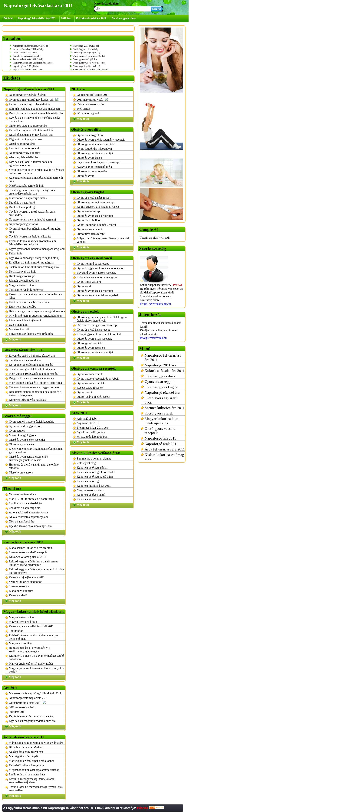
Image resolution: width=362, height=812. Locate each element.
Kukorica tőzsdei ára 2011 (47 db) (28, 49)
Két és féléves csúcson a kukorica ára (31, 364)
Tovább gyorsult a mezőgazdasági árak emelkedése (32, 213)
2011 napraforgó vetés (90, 99)
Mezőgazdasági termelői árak (26, 185)
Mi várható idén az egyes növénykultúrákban (35, 315)
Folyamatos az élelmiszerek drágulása (31, 333)
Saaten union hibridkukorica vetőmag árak (34, 267)
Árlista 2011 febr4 (87, 418)
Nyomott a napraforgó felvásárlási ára (31, 99)
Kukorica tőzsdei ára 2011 (91, 18)
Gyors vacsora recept (89, 229)
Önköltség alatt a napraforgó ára (28, 125)
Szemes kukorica (19, 586)
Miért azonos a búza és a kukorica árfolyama (35, 382)
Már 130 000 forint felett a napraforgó (31, 498)
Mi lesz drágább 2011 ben (92, 436)
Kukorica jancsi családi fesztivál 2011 (31, 626)
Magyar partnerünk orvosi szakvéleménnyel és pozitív (36, 669)
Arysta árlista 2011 (88, 423)
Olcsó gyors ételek (159, 413)
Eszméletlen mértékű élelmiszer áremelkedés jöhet (35, 296)
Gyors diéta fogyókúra (90, 135)
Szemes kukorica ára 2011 (165, 408)
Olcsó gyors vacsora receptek (160, 430)
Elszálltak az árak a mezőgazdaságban (31, 262)
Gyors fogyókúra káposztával (94, 148)
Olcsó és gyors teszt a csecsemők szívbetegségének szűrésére (28, 458)
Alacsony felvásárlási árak (24, 157)
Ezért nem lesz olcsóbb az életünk (29, 302)
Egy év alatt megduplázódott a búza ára (32, 720)
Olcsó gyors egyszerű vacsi (161, 400)
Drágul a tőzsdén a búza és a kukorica (31, 378)
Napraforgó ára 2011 (160, 438)
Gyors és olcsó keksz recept (93, 329)
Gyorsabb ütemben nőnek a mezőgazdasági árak (35, 230)
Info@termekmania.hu (153, 337)
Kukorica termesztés (89, 499)
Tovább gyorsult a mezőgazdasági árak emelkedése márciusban (32, 191)
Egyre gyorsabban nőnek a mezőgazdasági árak (37, 248)
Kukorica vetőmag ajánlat (92, 467)
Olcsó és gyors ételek (21, 444)
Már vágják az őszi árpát (23, 756)
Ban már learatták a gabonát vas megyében (34, 108)
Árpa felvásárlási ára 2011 (165, 449)
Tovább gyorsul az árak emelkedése (30, 236)
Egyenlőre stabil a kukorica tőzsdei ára (32, 355)
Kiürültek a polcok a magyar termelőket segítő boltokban (36, 657)
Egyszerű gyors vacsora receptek (96, 272)
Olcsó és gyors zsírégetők (92, 171)
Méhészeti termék (19, 329)
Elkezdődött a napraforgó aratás (28, 198)
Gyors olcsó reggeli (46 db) (25, 52)
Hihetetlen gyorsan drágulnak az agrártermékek (37, 311)
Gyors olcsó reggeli (160, 381)
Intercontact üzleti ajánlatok (25, 320)
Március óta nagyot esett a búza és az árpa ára (36, 742)
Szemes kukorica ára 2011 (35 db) (28, 59)
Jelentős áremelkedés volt (24, 280)
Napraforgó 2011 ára (160, 365)
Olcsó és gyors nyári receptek (94, 338)
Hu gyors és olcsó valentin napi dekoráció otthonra (34, 466)
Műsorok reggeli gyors (22, 435)
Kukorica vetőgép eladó (91, 494)
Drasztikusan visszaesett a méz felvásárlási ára (36, 113)
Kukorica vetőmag (88, 481)
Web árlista (83, 108)
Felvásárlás (15, 253)
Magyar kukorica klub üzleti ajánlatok (162, 421)
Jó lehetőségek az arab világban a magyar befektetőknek (33, 637)
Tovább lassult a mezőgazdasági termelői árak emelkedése (36, 788)
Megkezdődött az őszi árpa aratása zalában (34, 769)
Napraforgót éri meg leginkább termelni (32, 219)
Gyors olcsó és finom (89, 220)
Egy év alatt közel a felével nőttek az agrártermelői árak (30, 163)
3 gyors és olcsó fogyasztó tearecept (98, 162)
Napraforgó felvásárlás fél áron (27, 94)
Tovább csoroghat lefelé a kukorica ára (32, 369)
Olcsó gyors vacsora (21, 472)
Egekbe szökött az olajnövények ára (30, 526)
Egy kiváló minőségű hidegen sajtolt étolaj (34, 258)
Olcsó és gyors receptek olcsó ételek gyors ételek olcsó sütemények (102, 319)
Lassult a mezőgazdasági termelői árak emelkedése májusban (31, 780)
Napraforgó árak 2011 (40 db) (86, 66)
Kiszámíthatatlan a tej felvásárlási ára (31, 134)
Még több (15, 339)
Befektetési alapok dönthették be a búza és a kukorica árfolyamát (35, 393)
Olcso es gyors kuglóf (161, 387)
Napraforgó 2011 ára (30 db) (86, 45)
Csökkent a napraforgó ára (24, 507)
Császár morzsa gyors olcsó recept (97, 325)
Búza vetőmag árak (88, 113)
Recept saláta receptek (90, 387)
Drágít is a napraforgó (22, 202)
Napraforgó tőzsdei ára (22, 494)
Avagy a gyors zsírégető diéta (94, 166)
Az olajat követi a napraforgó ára (28, 512)
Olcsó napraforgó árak (22, 143)
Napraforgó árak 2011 (161, 444)
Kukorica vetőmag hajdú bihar (95, 476)
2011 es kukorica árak (22, 707)
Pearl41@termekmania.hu (155, 303)
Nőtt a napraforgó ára (21, 521)
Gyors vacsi (84, 286)
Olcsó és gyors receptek (91, 347)
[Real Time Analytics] (156, 808)
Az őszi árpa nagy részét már (26, 751)
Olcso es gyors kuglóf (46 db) (86, 52)
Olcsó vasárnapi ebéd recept (93, 396)
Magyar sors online (20, 643)
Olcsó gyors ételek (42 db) (85, 59)
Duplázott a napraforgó (22, 207)
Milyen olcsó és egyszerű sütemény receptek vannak (103, 240)
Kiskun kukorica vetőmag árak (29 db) (90, 69)
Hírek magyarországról (22, 276)
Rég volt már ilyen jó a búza (25, 139)
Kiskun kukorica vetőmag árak (164, 457)
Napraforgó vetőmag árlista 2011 (28, 697)
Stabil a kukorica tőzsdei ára (25, 360)
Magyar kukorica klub (22, 285)
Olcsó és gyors (85, 175)
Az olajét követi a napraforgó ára (28, 517)
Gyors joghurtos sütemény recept (96, 224)
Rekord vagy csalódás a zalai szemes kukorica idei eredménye (36, 571)
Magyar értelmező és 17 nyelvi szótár (31, 663)
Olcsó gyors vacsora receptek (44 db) (89, 62)
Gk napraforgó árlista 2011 (25, 702)
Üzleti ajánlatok (18, 324)
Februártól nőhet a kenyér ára (26, 765)
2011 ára (66, 18)
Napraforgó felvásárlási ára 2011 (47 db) (31, 45)
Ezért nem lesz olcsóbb (22, 306)
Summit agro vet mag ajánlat (94, 458)
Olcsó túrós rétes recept (90, 233)
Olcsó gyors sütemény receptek (95, 144)
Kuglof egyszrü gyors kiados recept (98, 206)
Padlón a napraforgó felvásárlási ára (30, 104)
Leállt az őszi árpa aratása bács (27, 774)
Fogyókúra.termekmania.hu (26, 808)
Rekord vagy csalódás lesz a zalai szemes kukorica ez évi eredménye (33, 563)
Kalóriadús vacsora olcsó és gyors (97, 277)
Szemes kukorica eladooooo (25, 581)
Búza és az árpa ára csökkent (26, 747)
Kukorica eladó (18, 595)
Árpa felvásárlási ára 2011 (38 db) (28, 69)
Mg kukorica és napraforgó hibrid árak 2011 (35, 693)
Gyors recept (84, 392)
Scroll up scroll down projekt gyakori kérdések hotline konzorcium (36, 171)
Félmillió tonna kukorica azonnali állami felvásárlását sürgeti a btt (33, 242)
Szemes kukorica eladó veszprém (28, 552)
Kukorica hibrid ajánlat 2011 (94, 485)
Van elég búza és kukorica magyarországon (34, 387)
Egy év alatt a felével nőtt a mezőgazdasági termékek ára (34, 119)
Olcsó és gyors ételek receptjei (27, 439)
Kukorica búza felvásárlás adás (27, 399)
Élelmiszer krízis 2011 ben (92, 427)
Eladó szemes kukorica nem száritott (30, 547)
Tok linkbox (16, 630)
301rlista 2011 (17, 711)
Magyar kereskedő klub (23, 621)
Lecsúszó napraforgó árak (24, 148)
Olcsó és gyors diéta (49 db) (85, 49)
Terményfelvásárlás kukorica (26, 289)
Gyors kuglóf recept (88, 211)
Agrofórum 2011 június (91, 432)
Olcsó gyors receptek (89, 343)
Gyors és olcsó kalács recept (93, 197)
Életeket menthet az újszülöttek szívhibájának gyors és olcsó (36, 450)
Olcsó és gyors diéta (124, 18)
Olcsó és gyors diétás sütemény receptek (101, 139)
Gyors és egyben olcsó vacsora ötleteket (100, 268)
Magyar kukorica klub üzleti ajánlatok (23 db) (33, 62)
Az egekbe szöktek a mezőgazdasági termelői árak (36, 179)
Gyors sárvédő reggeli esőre (25, 426)
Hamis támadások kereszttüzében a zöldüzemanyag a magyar (29, 649)
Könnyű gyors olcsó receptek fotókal (99, 334)
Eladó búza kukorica (21, 590)
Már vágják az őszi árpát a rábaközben (31, 760)
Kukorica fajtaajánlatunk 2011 (27, 577)
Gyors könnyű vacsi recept (93, 263)
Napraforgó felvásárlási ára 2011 (36, 18)
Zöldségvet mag (86, 463)
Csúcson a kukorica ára (90, 104)
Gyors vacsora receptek (91, 383)
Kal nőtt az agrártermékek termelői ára (31, 130)
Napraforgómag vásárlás (23, 224)
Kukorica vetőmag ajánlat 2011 (27, 556)
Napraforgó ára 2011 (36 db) (25, 66)
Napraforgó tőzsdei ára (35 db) (26, 56)
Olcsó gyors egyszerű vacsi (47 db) (89, 56)
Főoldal (8, 18)
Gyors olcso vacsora (89, 281)
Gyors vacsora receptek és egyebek (98, 295)
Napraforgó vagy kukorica (24, 152)
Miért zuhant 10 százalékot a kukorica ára (33, 373)
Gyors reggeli (17, 430)
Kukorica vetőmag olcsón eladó (95, 472)
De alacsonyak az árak (22, 271)
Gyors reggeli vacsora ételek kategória (31, 421)
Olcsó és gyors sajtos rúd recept (95, 202)
